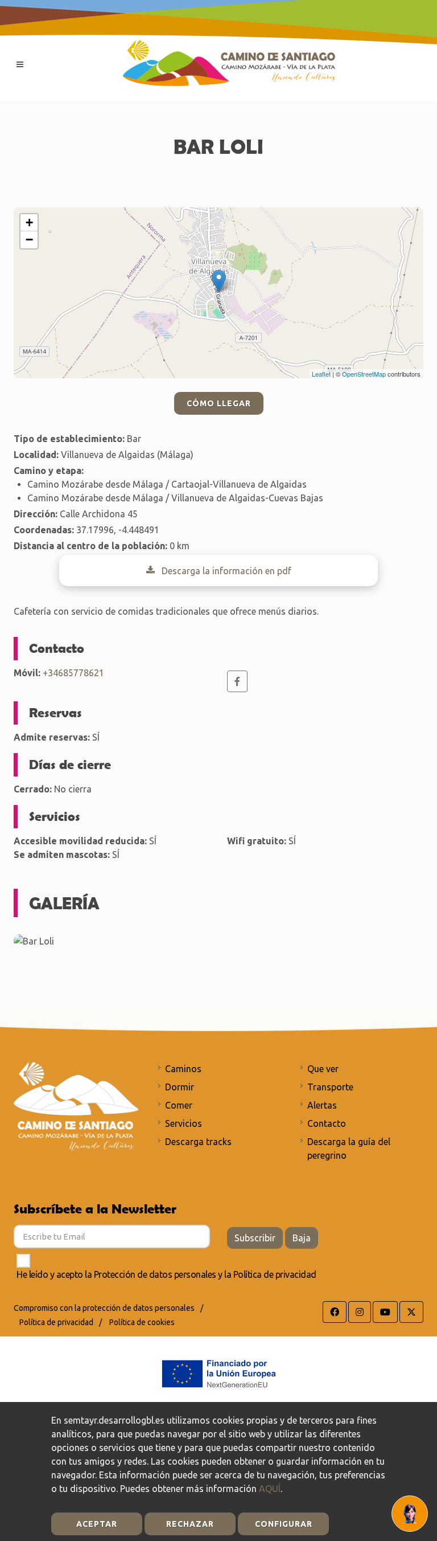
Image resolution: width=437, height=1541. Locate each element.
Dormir (179, 1087)
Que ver (323, 1069)
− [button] (29, 239)
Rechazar (190, 1523)
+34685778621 (73, 673)
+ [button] (29, 222)
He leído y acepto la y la (166, 1274)
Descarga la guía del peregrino (348, 1148)
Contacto (326, 1123)
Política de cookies (142, 1322)
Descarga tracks (198, 1142)
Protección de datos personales (155, 1274)
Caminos (183, 1069)
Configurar (283, 1523)
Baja (301, 1238)
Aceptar (96, 1523)
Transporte (330, 1087)
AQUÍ (270, 1488)
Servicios (183, 1123)
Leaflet (321, 373)
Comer (178, 1105)
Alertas (322, 1105)
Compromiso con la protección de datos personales (104, 1308)
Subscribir (254, 1238)
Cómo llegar (219, 403)
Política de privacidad (274, 1274)
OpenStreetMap (364, 373)
